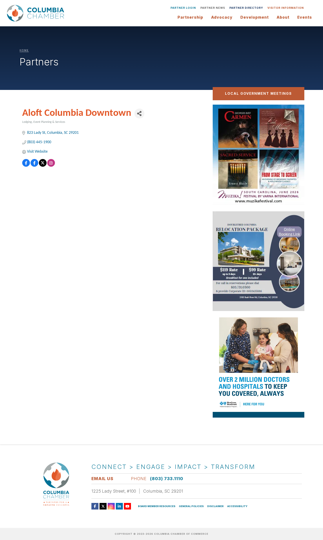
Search (309, 8)
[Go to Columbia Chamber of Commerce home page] (36, 13)
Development (254, 17)
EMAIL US (102, 478)
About (283, 17)
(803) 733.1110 (166, 478)
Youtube (127, 506)
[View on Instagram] (51, 166)
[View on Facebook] (26, 166)
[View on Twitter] (43, 166)
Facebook (94, 506)
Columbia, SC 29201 (163, 491)
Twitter (103, 506)
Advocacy (221, 17)
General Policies (191, 506)
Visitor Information (285, 7)
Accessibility (237, 506)
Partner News (212, 7)
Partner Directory (246, 7)
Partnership (190, 17)
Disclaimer (215, 506)
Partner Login (183, 7)
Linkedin (119, 506)
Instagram (111, 506)
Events (304, 17)
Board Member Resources (156, 506)
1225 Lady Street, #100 (113, 491)
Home (24, 50)
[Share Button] (139, 113)
